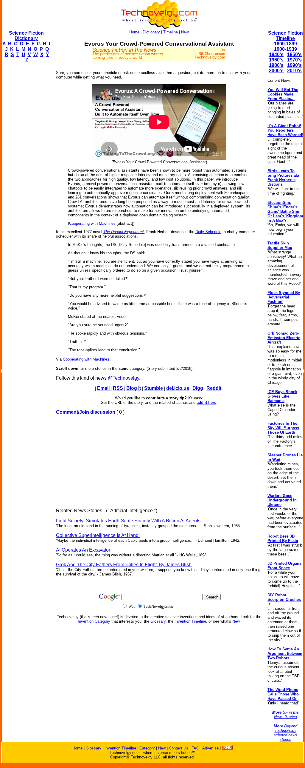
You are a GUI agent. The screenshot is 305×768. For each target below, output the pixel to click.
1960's (276, 59)
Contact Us (178, 748)
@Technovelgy (123, 378)
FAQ (195, 748)
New (185, 32)
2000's (276, 70)
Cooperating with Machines (92, 223)
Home (134, 32)
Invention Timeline (190, 621)
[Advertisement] (25, 157)
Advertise (210, 748)
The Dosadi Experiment (123, 232)
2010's (294, 70)
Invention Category (94, 621)
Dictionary (151, 32)
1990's (294, 65)
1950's (294, 54)
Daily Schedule (208, 232)
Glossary (158, 621)
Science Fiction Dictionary (26, 35)
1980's (276, 65)
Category (147, 748)
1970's (294, 59)
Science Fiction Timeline (285, 35)
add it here (206, 402)
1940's (276, 54)
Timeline (170, 32)
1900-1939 (285, 49)
